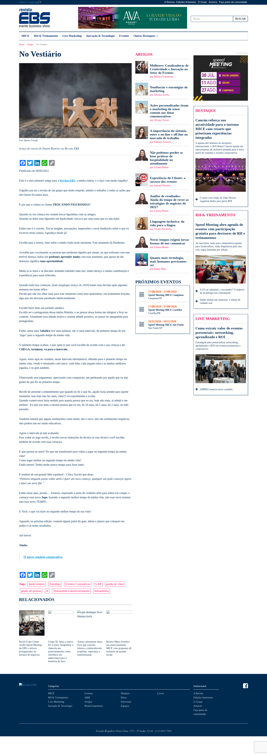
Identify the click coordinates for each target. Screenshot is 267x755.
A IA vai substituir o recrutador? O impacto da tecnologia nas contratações (222, 291)
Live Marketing (72, 35)
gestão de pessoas (31, 590)
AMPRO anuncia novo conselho (216, 389)
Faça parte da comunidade (233, 2)
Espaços (125, 706)
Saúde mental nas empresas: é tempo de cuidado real (220, 301)
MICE (25, 35)
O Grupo (202, 2)
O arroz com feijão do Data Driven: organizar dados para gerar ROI (218, 199)
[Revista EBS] (34, 17)
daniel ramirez (37, 584)
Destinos (125, 693)
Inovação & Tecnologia (100, 35)
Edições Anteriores (186, 2)
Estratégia (55, 584)
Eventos (124, 35)
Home (21, 44)
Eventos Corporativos (77, 584)
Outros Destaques (145, 35)
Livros (160, 693)
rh (47, 590)
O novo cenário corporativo (43, 557)
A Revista (169, 2)
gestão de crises (115, 584)
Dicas (123, 697)
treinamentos (101, 590)
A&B (87, 697)
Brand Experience (93, 706)
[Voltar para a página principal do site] (31, 685)
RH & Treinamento (46, 35)
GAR (98, 584)
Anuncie (213, 2)
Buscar (240, 18)
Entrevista (126, 701)
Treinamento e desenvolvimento (71, 590)
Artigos (30, 44)
